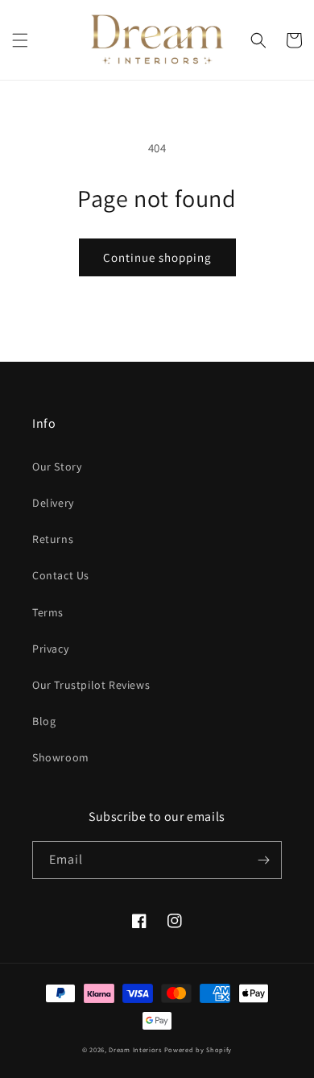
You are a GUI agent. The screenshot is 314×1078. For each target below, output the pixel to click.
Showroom (60, 757)
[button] (20, 40)
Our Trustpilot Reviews (91, 685)
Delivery (53, 502)
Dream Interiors (136, 1049)
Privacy (50, 648)
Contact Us (60, 575)
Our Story (56, 466)
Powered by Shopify (198, 1049)
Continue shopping (157, 257)
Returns (52, 539)
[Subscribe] (263, 860)
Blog (44, 721)
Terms (48, 612)
